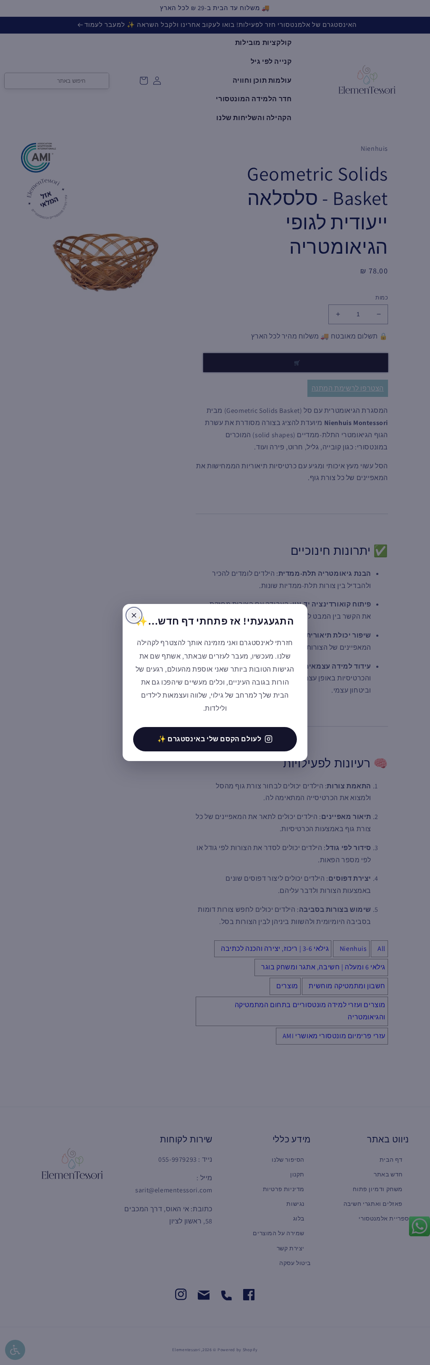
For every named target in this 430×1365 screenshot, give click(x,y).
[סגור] (134, 615)
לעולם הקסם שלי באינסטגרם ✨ (209, 739)
